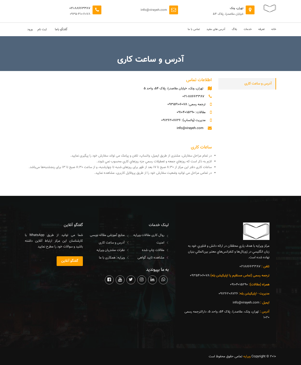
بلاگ (234, 29)
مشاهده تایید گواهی (150, 257)
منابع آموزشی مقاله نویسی (107, 235)
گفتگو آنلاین (69, 261)
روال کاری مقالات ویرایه (148, 235)
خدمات (248, 29)
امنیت (160, 242)
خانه (273, 29)
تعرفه (261, 29)
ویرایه (247, 356)
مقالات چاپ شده (153, 250)
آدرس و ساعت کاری (258, 83)
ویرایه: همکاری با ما (112, 257)
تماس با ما (194, 29)
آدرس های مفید (215, 29)
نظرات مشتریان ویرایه (111, 250)
